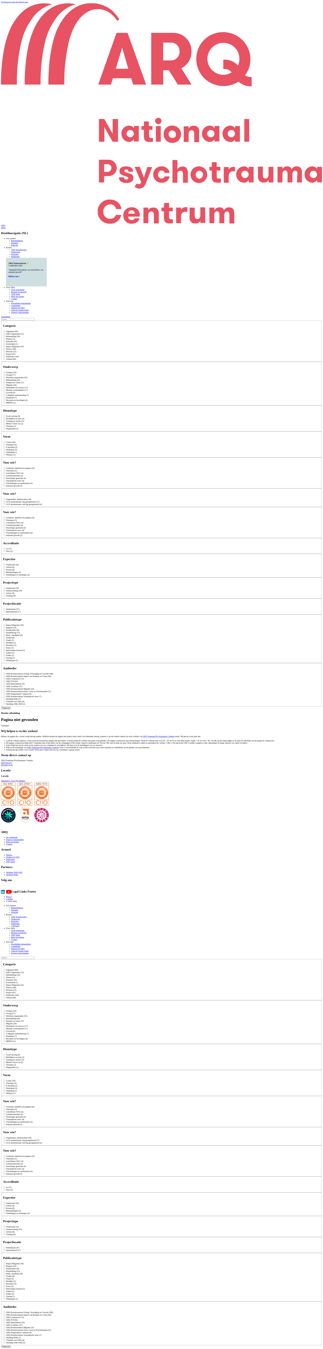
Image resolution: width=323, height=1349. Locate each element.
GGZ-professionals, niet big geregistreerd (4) (24, 504)
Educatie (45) (11, 341)
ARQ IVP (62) (12, 681)
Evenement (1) (12, 344)
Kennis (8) (10, 570)
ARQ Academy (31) (14, 686)
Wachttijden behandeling (21, 303)
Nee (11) (9, 551)
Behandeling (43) (13, 380)
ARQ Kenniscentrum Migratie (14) (20, 689)
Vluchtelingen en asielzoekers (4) (19, 483)
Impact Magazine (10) (15, 346)
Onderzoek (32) (12, 588)
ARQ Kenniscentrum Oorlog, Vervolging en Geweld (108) (29, 674)
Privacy (9, 897)
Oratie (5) (10, 640)
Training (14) (11, 445)
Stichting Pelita (12, 875)
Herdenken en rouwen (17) (17, 388)
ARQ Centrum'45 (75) (15, 679)
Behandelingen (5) (13, 572)
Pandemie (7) (11, 398)
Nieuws (9, 855)
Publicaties (15, 257)
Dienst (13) (10, 339)
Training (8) (11, 596)
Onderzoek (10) (12, 565)
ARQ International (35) (15, 684)
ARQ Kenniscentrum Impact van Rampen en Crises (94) (28, 676)
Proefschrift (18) (12, 630)
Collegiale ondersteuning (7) (17, 395)
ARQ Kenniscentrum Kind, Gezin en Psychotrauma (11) (28, 691)
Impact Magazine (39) (15, 625)
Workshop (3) (11, 450)
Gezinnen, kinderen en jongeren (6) (20, 468)
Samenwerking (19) (14, 591)
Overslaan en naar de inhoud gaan (14, 2)
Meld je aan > (14, 276)
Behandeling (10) (13, 336)
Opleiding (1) (11, 452)
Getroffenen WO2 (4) (14, 473)
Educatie (14, 245)
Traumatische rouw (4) (15, 481)
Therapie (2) (11, 426)
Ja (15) (8, 549)
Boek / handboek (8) (14, 635)
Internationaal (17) (13, 612)
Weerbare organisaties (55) (16, 377)
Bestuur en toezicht (18, 292)
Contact (14, 299)
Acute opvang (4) (13, 416)
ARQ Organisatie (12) (15, 334)
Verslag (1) (10, 658)
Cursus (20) (10, 442)
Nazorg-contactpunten (20, 312)
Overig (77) (10, 375)
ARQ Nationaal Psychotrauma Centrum (158, 736)
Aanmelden (15, 306)
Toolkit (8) (10, 638)
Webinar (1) (11, 455)
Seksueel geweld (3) (14, 486)
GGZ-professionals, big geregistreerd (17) (22, 502)
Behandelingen (17, 241)
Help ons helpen (17, 296)
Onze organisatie (17, 290)
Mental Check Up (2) (14, 424)
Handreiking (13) (13, 633)
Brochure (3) (11, 645)
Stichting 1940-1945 (14, 872)
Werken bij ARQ (18, 308)
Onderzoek (15, 252)
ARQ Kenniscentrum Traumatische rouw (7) (24, 696)
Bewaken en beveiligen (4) (17, 400)
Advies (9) (10, 567)
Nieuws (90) (11, 349)
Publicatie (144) (12, 356)
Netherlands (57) (12, 609)
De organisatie (12, 837)
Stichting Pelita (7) (13, 699)
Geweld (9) (10, 393)
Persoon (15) (11, 351)
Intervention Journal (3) (15, 650)
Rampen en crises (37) (15, 382)
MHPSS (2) (11, 403)
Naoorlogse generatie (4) (16, 478)
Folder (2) (10, 655)
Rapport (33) (11, 628)
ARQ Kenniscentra (18, 250)
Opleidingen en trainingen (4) (18, 575)
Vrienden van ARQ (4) (15, 701)
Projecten (15, 254)
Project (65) (10, 354)
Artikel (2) (10, 653)
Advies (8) (10, 593)
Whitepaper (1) (12, 660)
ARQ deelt (15, 294)
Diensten (14, 243)
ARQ (3, 225)
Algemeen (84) (12, 331)
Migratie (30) (11, 385)
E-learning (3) (11, 447)
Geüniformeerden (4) (14, 476)
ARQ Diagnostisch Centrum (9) (18, 694)
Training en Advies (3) (15, 421)
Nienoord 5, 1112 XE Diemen (13, 781)
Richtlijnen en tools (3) (15, 419)
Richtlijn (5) (11, 643)
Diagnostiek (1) (12, 429)
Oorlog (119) (11, 372)
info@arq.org (6, 763)
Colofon (9, 899)
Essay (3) (10, 648)
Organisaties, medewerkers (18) (18, 499)
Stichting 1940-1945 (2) (15, 704)
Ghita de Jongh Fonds (20, 310)
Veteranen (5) (11, 471)
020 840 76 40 (7, 765)
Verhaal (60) (11, 359)
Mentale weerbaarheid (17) (17, 390)
